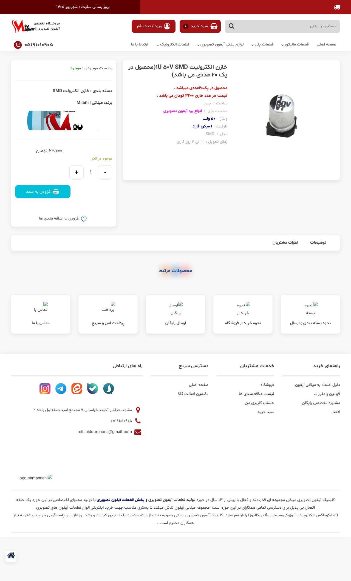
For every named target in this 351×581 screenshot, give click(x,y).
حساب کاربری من (259, 403)
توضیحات (318, 243)
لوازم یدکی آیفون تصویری (222, 44)
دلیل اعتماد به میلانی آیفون (317, 385)
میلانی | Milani (90, 103)
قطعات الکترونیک (174, 44)
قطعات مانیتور (297, 44)
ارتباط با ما (139, 44)
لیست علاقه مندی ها (256, 394)
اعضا (336, 412)
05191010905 (122, 421)
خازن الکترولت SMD (71, 91)
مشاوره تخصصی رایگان (321, 403)
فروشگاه (267, 385)
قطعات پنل (264, 44)
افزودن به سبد (39, 192)
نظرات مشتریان (285, 243)
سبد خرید (197, 26)
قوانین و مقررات (327, 394)
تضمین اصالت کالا (193, 394)
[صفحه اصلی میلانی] (10, 556)
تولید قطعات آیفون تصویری (172, 500)
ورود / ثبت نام (150, 26)
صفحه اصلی (326, 44)
